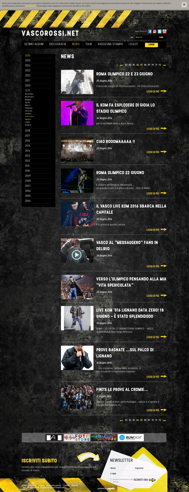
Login (151, 44)
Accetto (123, 481)
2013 (27, 156)
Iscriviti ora (141, 480)
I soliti (133, 44)
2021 (27, 80)
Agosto (28, 119)
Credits (41, 486)
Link (131, 37)
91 (156, 65)
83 (126, 65)
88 (145, 65)
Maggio (28, 100)
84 (130, 65)
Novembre (29, 97)
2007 (28, 186)
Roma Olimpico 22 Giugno (120, 173)
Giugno (28, 125)
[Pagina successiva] (165, 65)
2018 (27, 131)
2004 (28, 201)
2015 (27, 146)
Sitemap (75, 486)
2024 (28, 65)
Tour (88, 44)
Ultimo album (34, 44)
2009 (28, 176)
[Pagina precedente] (122, 65)
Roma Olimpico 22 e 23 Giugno (124, 74)
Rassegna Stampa (110, 44)
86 (138, 65)
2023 (27, 70)
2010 (27, 171)
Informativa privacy (54, 486)
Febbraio (28, 108)
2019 (27, 90)
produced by (102, 488)
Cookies (66, 486)
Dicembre (29, 94)
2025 (28, 60)
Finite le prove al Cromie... (122, 390)
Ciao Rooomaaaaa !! (115, 142)
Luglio (27, 122)
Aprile (27, 102)
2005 (28, 196)
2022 (28, 75)
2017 (27, 136)
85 (134, 65)
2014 (27, 151)
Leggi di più (153, 91)
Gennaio (28, 111)
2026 (27, 55)
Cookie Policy (30, 6)
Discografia (57, 44)
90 (153, 65)
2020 (28, 85)
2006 (28, 191)
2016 (27, 141)
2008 (28, 181)
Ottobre (28, 114)
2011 (27, 166)
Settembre (29, 117)
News (76, 44)
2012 (27, 161)
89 (149, 65)
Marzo (27, 105)
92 (160, 65)
